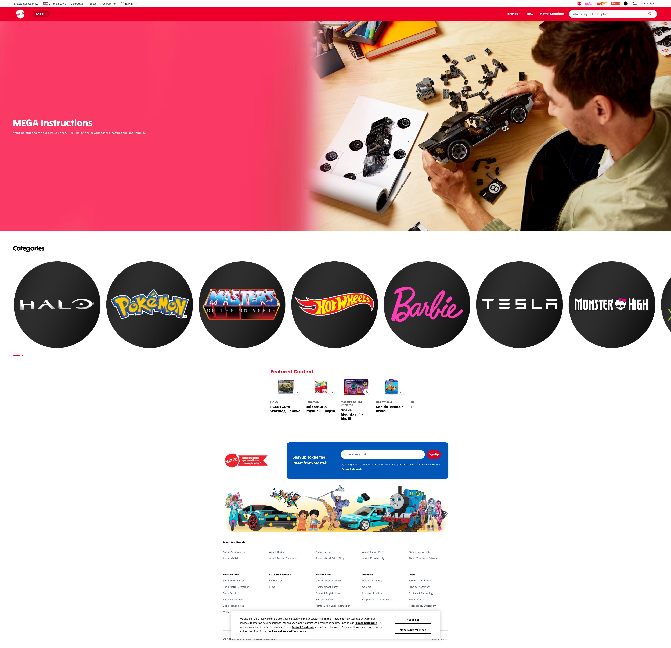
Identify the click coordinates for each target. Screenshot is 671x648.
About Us (367, 575)
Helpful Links (324, 575)
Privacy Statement (366, 622)
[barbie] (588, 3)
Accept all (413, 619)
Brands (513, 14)
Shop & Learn (231, 575)
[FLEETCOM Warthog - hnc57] (285, 388)
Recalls (92, 3)
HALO (274, 401)
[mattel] (579, 3)
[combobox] (613, 14)
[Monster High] (612, 304)
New (530, 14)
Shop (40, 14)
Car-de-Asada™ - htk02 (391, 409)
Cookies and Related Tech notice (287, 631)
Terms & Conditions (303, 627)
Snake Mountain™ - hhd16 (352, 414)
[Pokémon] (150, 304)
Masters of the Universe (352, 403)
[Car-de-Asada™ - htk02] (391, 388)
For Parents (108, 3)
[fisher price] (616, 3)
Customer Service (280, 575)
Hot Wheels (384, 401)
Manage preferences (413, 629)
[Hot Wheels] (334, 304)
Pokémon (312, 401)
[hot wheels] (602, 3)
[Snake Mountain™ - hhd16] (356, 388)
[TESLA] (519, 304)
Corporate (77, 3)
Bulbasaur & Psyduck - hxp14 (320, 409)
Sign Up (434, 454)
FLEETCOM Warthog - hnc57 (285, 409)
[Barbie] (427, 304)
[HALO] (57, 304)
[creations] (630, 3)
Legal (412, 575)
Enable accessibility (26, 3)
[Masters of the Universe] (242, 304)
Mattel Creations (552, 14)
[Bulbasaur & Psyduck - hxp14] (321, 388)
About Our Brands (234, 542)
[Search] (649, 13)
